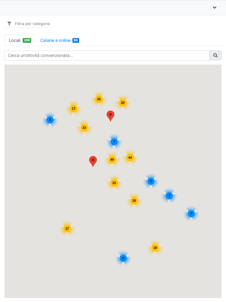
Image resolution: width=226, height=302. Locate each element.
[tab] (20, 40)
